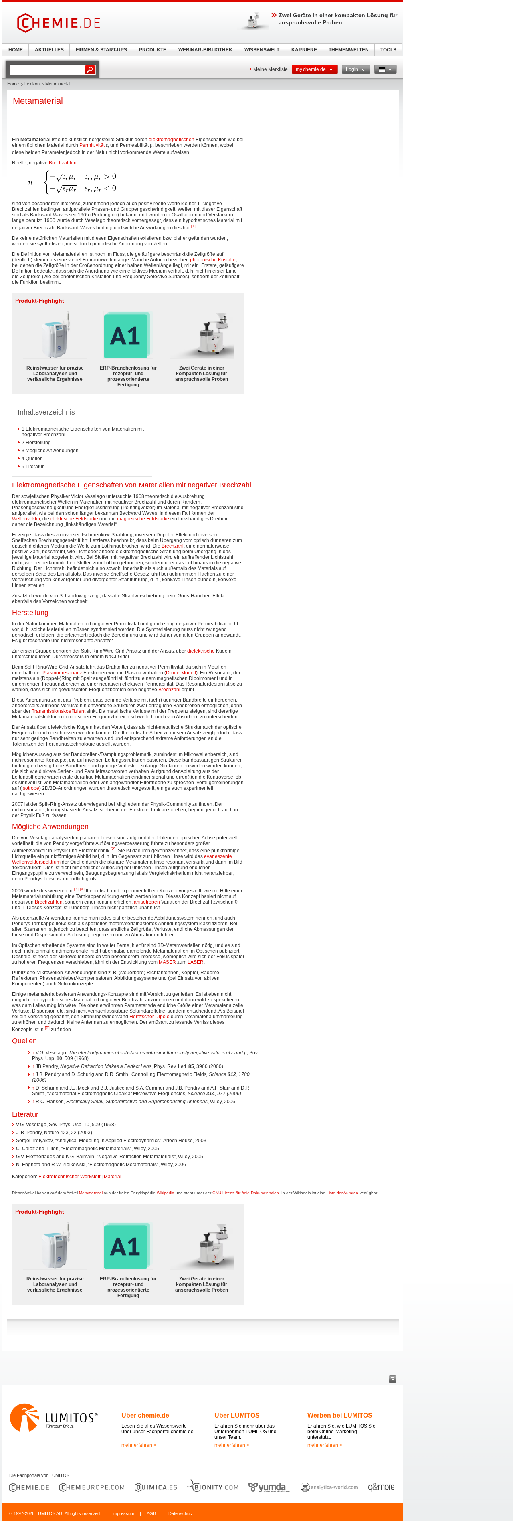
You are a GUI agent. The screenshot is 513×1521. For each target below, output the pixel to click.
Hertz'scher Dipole (149, 1016)
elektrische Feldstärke (74, 519)
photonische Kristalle (213, 260)
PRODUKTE (152, 50)
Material (112, 1176)
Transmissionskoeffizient (58, 711)
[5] (47, 1027)
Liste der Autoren (342, 1193)
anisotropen (147, 902)
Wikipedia (165, 1193)
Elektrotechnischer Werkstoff (69, 1176)
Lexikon (32, 83)
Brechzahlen (63, 163)
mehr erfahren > (138, 1445)
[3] (76, 889)
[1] (193, 226)
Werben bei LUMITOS (339, 1415)
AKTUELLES (49, 50)
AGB (151, 1513)
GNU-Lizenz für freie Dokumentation (245, 1193)
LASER (196, 962)
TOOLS (388, 50)
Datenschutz (180, 1513)
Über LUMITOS (237, 1415)
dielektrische (201, 651)
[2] (113, 849)
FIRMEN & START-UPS (101, 50)
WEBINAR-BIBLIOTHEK (205, 50)
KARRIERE (304, 50)
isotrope (30, 788)
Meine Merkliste (270, 69)
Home (13, 83)
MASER (167, 962)
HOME (15, 50)
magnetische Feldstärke (143, 519)
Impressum (123, 1513)
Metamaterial (91, 1193)
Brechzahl (173, 546)
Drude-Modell (181, 673)
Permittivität (92, 145)
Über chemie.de (145, 1415)
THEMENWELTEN (349, 50)
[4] (82, 889)
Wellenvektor (26, 519)
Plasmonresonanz (62, 673)
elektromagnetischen (171, 139)
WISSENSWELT (261, 50)
